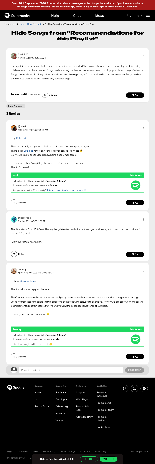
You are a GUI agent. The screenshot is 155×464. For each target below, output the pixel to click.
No (91, 459)
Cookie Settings (67, 451)
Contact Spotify (84, 416)
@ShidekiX (21, 138)
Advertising (62, 406)
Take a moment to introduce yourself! (66, 190)
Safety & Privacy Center (27, 451)
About (38, 392)
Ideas (99, 15)
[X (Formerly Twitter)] (134, 388)
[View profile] (14, 55)
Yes (105, 459)
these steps (97, 6)
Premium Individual (102, 394)
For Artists (61, 392)
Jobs (37, 399)
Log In (138, 15)
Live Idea (28, 150)
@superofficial (27, 281)
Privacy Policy (49, 451)
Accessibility (100, 451)
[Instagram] (124, 388)
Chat (77, 15)
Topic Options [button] (15, 106)
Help (55, 15)
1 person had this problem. (25, 94)
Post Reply (134, 370)
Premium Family (105, 409)
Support (80, 392)
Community (20, 15)
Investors (60, 413)
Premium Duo (104, 402)
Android (38, 24)
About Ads (85, 451)
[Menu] (147, 15)
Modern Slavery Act (16, 457)
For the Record (42, 406)
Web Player (82, 399)
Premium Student (102, 418)
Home (21, 24)
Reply (135, 95)
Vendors (60, 420)
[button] (143, 56)
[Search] (129, 15)
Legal (9, 451)
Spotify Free (103, 427)
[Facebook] (144, 388)
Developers (62, 399)
